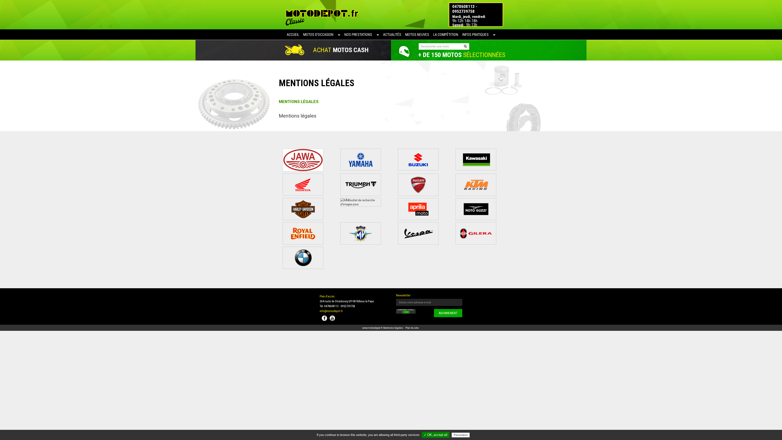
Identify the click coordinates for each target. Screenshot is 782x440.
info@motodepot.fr (331, 311)
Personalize (461, 435)
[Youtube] (332, 318)
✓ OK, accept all (435, 435)
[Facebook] (324, 318)
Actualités (392, 34)
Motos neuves (417, 34)
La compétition (445, 34)
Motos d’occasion (318, 34)
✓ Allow (405, 312)
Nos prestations (358, 34)
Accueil (293, 34)
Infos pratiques (475, 34)
